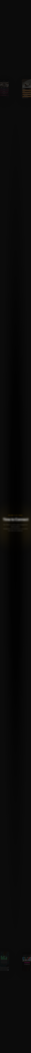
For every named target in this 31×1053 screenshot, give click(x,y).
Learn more (15, 540)
